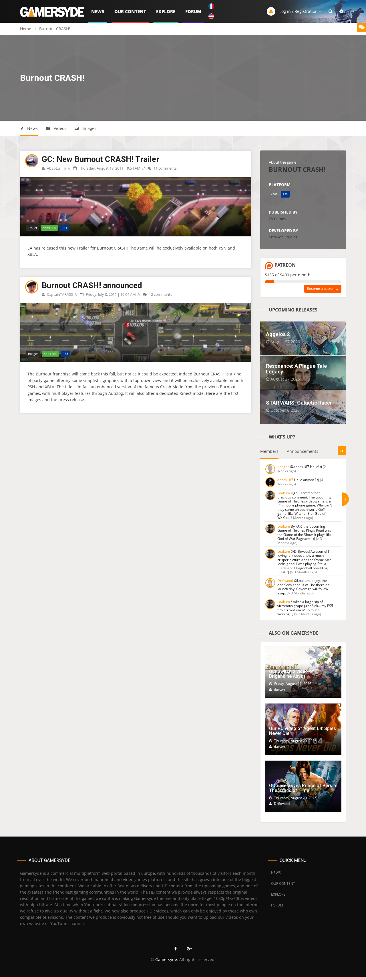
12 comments (160, 294)
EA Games (277, 218)
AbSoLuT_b (56, 168)
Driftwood (285, 580)
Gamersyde (166, 959)
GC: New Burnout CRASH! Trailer (100, 159)
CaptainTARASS (59, 294)
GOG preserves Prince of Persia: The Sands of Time (303, 788)
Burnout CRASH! (112, 248)
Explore (165, 11)
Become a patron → (323, 288)
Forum (193, 11)
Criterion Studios (283, 237)
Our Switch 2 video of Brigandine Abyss (291, 674)
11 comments (165, 168)
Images (88, 128)
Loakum (283, 492)
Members (269, 451)
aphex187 (285, 479)
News (97, 11)
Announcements (302, 451)
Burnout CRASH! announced (92, 285)
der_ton (283, 466)
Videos (59, 128)
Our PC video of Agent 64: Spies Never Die (302, 731)
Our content (130, 11)
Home (25, 28)
